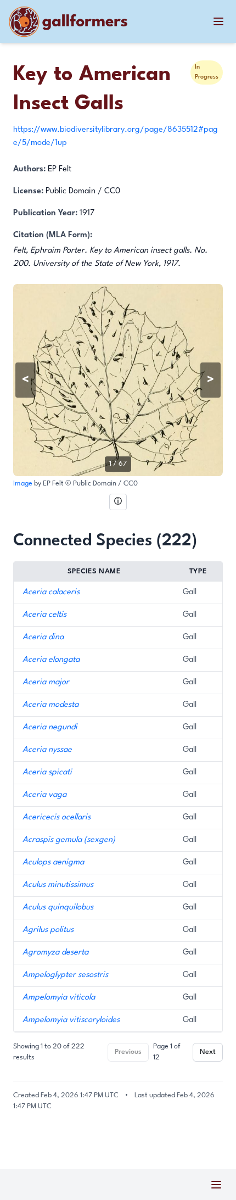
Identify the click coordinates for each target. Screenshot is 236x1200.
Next (208, 1052)
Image (23, 483)
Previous (128, 1052)
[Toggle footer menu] (216, 1185)
